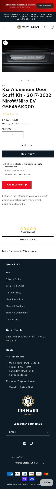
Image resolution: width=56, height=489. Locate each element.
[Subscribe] (46, 432)
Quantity (6, 129)
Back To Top (12, 319)
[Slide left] (21, 80)
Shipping (6, 124)
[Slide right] (34, 80)
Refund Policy (13, 293)
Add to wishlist (15, 184)
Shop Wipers (44, 6)
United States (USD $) (26, 463)
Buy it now (28, 154)
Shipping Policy (14, 299)
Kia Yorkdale (17, 484)
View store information (18, 174)
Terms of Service (15, 286)
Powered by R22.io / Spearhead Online (35, 484)
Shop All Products (15, 306)
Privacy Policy (13, 279)
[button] (3, 27)
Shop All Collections (17, 313)
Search (9, 272)
